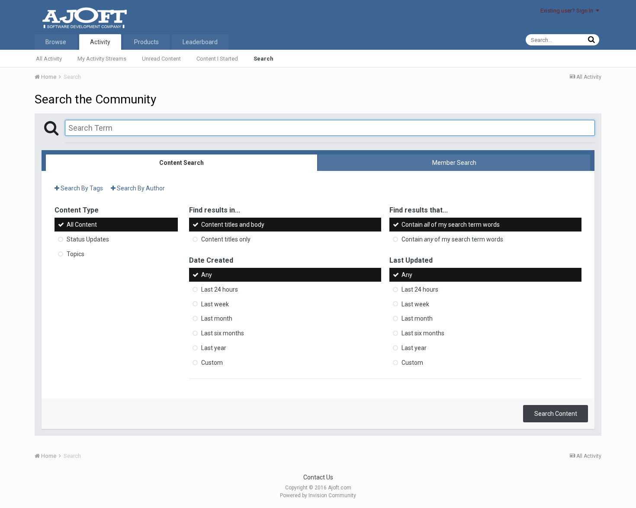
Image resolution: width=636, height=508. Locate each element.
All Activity (49, 58)
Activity (100, 42)
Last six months (222, 333)
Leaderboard (200, 42)
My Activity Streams (101, 58)
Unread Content (161, 58)
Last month (216, 318)
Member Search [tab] (454, 162)
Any (206, 274)
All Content (82, 224)
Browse (55, 42)
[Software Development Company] (83, 16)
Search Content (555, 413)
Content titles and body (232, 224)
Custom (212, 362)
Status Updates (88, 239)
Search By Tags (81, 188)
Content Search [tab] (181, 162)
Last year (213, 347)
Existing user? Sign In (568, 10)
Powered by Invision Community (318, 495)
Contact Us (318, 477)
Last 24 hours (219, 289)
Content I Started (217, 58)
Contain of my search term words (451, 224)
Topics (75, 254)
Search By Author (140, 188)
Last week (215, 303)
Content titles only (226, 239)
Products (146, 42)
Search (263, 58)
